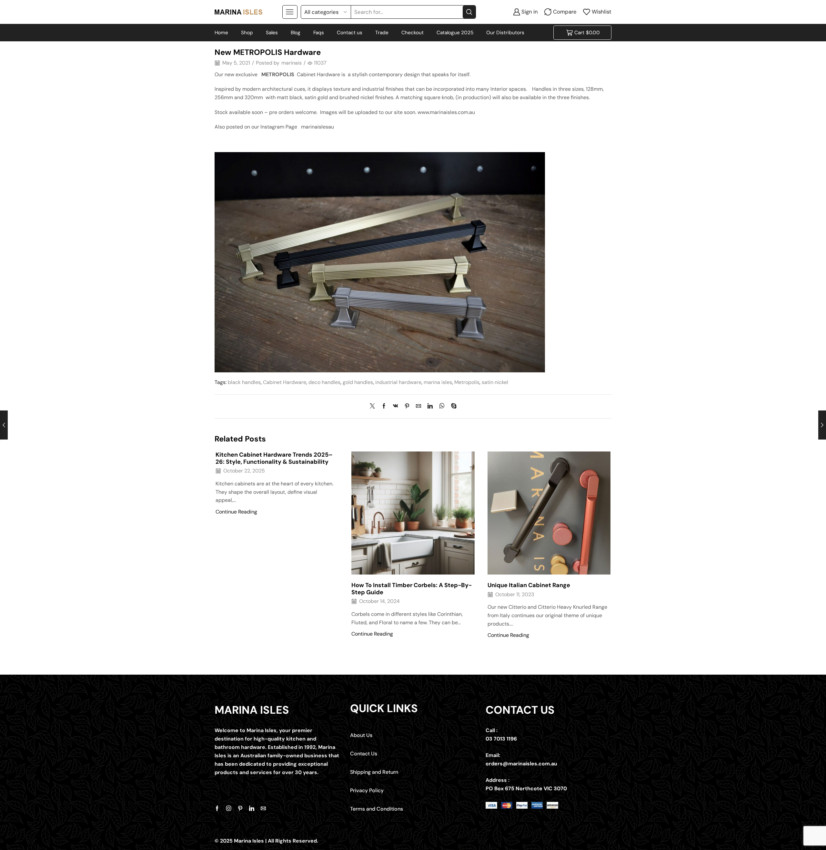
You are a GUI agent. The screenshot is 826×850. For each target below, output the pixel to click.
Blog (295, 32)
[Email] (263, 808)
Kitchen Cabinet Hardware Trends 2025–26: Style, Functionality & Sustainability (274, 458)
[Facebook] (384, 406)
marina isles (438, 382)
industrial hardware (398, 382)
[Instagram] (228, 808)
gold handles (358, 382)
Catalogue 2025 (455, 32)
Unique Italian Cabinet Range (529, 585)
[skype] (452, 406)
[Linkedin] (251, 808)
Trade (381, 32)
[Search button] (469, 11)
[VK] (395, 406)
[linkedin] (430, 406)
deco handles (324, 382)
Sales (272, 32)
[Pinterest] (407, 406)
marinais (291, 62)
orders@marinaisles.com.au (521, 763)
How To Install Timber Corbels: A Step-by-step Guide (411, 588)
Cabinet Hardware (284, 382)
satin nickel (495, 382)
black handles (244, 382)
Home (221, 32)
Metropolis (466, 382)
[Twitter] (374, 406)
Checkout (412, 32)
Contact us (349, 32)
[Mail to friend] (418, 406)
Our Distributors (505, 32)
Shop (247, 32)
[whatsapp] (442, 406)
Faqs (318, 32)
